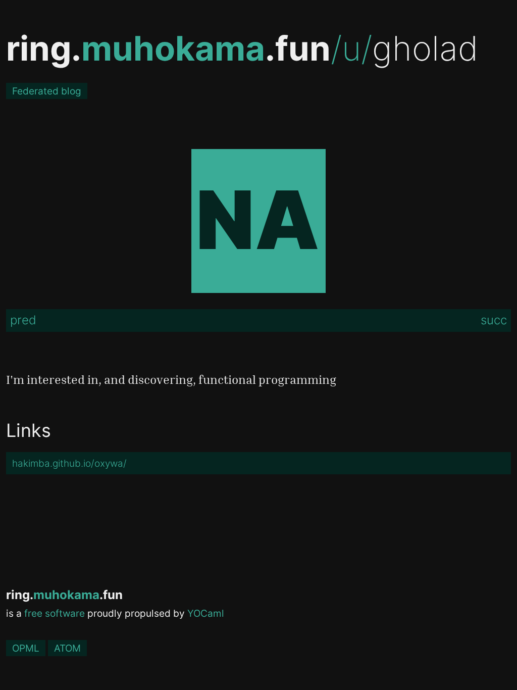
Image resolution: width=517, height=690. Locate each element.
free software (54, 613)
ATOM (67, 648)
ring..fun (168, 48)
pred (23, 320)
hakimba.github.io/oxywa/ (69, 463)
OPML (25, 648)
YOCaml (205, 613)
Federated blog (46, 91)
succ (494, 320)
